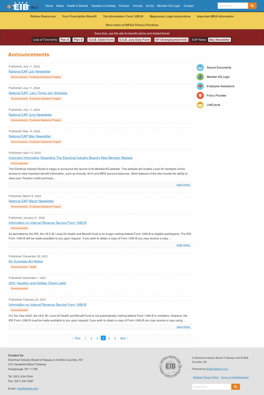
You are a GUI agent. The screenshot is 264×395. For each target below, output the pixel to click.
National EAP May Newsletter (30, 136)
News (60, 6)
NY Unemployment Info (171, 40)
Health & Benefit (77, 6)
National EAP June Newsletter (30, 114)
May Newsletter (219, 40)
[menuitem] (49, 6)
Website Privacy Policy (206, 377)
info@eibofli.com (27, 388)
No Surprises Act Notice (26, 261)
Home (49, 6)
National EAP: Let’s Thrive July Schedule (38, 92)
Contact (189, 6)
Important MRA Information (215, 16)
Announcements (19, 77)
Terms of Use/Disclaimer (235, 377)
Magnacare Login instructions (170, 16)
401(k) (150, 6)
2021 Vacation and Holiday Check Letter (37, 283)
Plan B (78, 40)
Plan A (64, 40)
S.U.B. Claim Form (101, 40)
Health (33, 266)
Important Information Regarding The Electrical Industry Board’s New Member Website (71, 157)
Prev (77, 338)
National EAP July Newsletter (30, 71)
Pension (124, 6)
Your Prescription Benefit (79, 16)
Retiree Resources (43, 16)
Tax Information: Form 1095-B (123, 16)
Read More (183, 185)
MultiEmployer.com (217, 369)
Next (123, 338)
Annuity (138, 6)
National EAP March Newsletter (31, 200)
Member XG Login (168, 6)
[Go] (252, 6)
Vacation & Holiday (103, 6)
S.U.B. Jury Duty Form (134, 40)
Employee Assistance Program (45, 77)
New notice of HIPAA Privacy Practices (132, 25)
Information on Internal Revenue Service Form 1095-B (47, 222)
